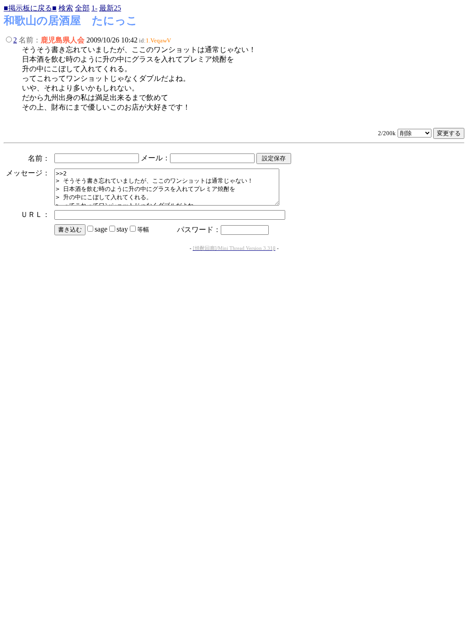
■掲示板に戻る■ (30, 8)
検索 (65, 8)
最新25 (110, 8)
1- (94, 8)
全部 (82, 8)
